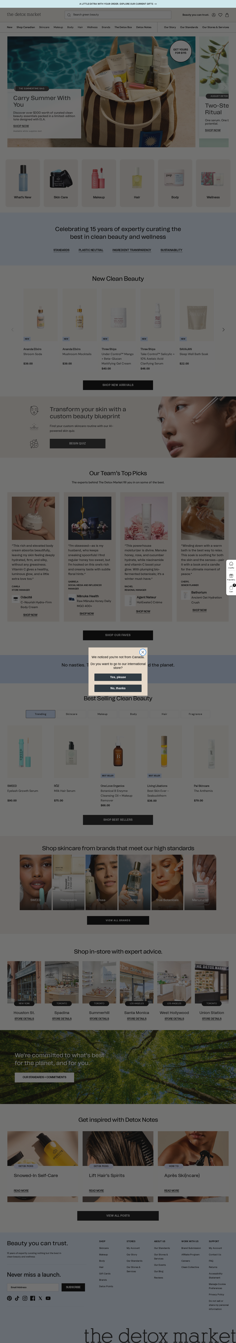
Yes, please (118, 677)
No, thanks (118, 688)
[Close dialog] (143, 652)
